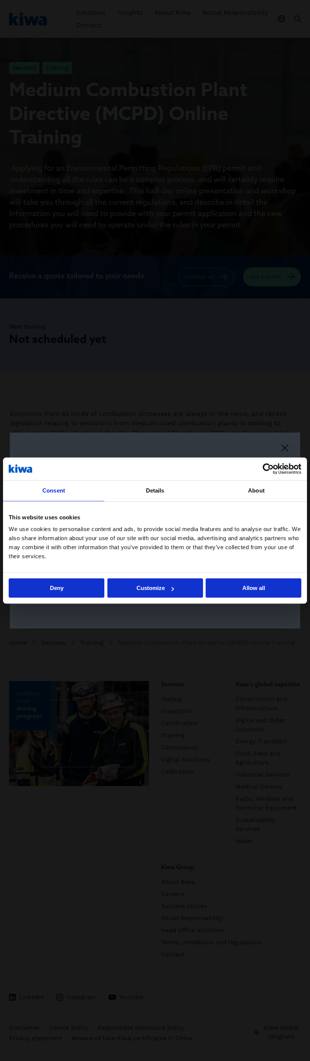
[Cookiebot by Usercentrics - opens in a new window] (268, 468)
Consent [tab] (53, 490)
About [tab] (256, 490)
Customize (150, 588)
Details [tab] (155, 490)
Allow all (253, 588)
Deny (57, 588)
